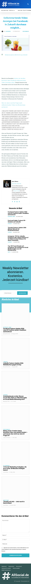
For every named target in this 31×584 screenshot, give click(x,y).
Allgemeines (6, 465)
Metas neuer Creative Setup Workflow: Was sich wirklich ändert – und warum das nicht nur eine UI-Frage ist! (15, 433)
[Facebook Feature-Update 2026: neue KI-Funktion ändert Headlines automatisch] (4, 213)
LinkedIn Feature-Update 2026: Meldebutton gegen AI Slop (13, 364)
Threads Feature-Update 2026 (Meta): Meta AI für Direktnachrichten (17, 229)
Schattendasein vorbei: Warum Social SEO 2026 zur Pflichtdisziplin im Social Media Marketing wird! (15, 397)
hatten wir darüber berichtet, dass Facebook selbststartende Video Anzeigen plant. (14, 80)
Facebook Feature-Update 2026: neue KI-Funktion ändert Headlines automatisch (18, 213)
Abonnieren (22, 293)
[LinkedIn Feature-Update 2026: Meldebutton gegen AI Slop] (15, 349)
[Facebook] (12, 201)
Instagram (6, 500)
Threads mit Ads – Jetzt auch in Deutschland (13, 502)
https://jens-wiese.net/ (16, 183)
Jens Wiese (8, 31)
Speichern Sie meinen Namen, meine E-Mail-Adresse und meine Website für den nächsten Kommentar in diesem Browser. (15, 549)
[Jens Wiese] (3, 31)
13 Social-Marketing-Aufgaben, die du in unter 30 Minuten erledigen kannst (14, 468)
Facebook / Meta (11, 216)
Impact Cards (17, 190)
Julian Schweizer (6, 437)
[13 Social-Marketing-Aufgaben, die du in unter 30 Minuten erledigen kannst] (15, 453)
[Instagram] (14, 201)
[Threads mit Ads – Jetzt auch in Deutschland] (15, 487)
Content (10, 232)
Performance (26, 31)
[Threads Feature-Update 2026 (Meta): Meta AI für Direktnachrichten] (4, 229)
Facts (9, 252)
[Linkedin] (17, 201)
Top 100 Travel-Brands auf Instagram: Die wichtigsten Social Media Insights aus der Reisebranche (18, 248)
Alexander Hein (6, 401)
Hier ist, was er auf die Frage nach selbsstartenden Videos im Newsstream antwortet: (13, 105)
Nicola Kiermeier (6, 333)
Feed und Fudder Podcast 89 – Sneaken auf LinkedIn (17, 221)
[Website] (19, 201)
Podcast (10, 223)
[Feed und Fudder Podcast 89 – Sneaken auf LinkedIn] (4, 222)
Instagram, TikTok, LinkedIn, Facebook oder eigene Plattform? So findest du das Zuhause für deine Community (18, 238)
